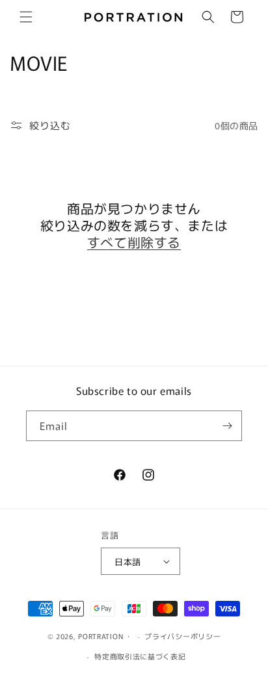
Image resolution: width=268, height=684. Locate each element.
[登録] (227, 426)
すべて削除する (134, 242)
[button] (26, 17)
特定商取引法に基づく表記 (139, 656)
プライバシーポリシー (182, 636)
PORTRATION (100, 636)
